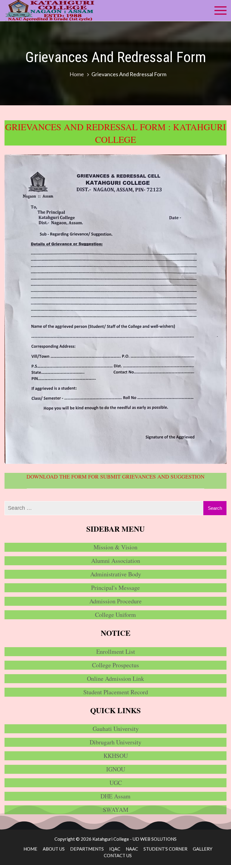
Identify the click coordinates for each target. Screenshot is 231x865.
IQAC (114, 848)
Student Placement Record (115, 692)
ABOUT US (54, 848)
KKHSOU (115, 756)
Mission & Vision (115, 547)
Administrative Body (115, 574)
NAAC (132, 848)
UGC (115, 783)
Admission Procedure (115, 601)
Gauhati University (116, 729)
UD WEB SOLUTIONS (155, 839)
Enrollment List (115, 651)
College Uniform (115, 615)
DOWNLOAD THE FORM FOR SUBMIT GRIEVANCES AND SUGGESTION (115, 476)
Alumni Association (115, 561)
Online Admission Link (115, 678)
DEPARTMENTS (87, 848)
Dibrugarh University (115, 742)
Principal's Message (115, 588)
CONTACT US (118, 855)
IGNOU (115, 769)
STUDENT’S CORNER (165, 848)
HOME (30, 848)
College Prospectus (115, 665)
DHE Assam (115, 796)
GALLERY (202, 848)
